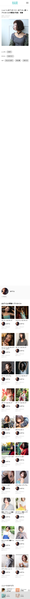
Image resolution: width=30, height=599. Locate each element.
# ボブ (9, 51)
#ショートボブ (9, 60)
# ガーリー (10, 56)
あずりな (12, 294)
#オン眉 (18, 60)
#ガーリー (26, 60)
